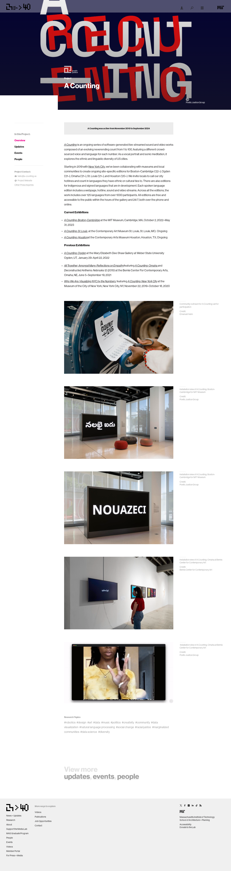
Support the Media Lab (16, 829)
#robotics (70, 722)
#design (81, 722)
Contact (38, 825)
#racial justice (143, 727)
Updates (19, 146)
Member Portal (13, 851)
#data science (88, 732)
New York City (96, 166)
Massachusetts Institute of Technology (197, 817)
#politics (116, 722)
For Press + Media (14, 855)
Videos (9, 846)
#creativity (128, 722)
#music (105, 722)
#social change (125, 727)
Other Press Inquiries (24, 184)
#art (89, 722)
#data (96, 722)
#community (142, 722)
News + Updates (13, 815)
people (128, 776)
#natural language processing (97, 727)
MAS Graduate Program (17, 833)
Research (10, 820)
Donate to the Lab (188, 827)
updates (77, 776)
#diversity (104, 732)
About (9, 824)
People (18, 159)
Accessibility (185, 824)
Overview (19, 140)
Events (18, 152)
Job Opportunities (43, 821)
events (103, 776)
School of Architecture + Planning (195, 820)
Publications (40, 816)
